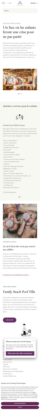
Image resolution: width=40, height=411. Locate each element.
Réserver (33, 3)
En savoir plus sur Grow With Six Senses (15, 275)
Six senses (20, 3)
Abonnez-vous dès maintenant (20, 353)
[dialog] (20, 349)
